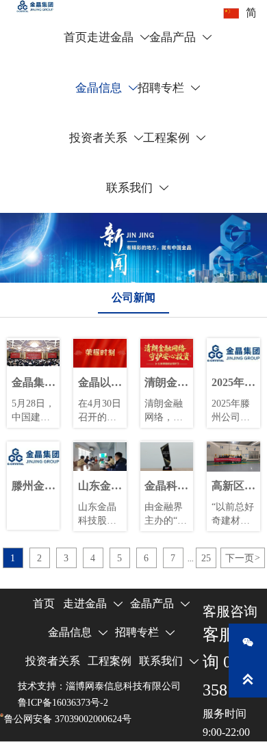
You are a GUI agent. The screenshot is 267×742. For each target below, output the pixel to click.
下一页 (242, 558)
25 (206, 558)
